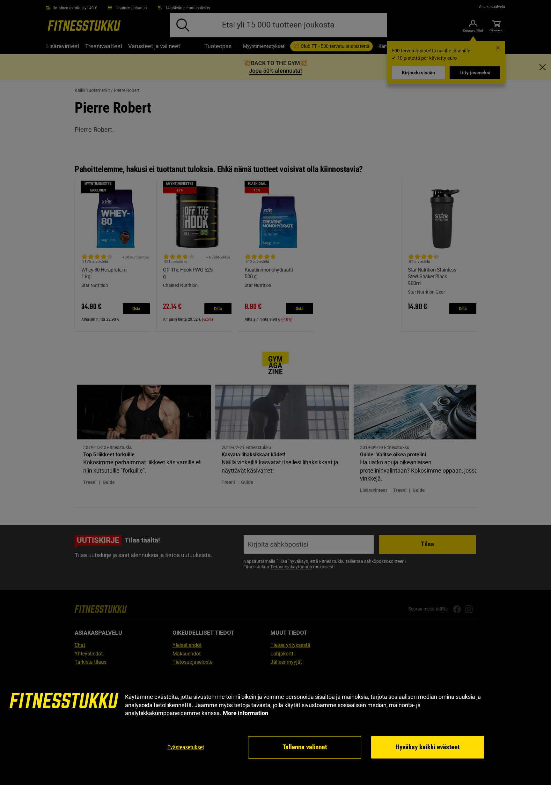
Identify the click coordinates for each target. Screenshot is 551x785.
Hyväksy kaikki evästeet (427, 747)
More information (245, 713)
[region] (275, 726)
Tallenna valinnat (305, 747)
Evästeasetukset (185, 747)
